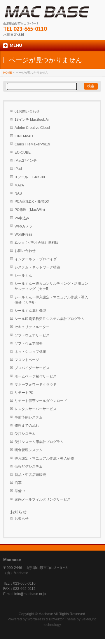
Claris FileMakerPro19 (32, 144)
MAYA (19, 185)
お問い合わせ (25, 251)
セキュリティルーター (32, 327)
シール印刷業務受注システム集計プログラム (50, 319)
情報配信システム (29, 466)
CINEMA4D (24, 136)
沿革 (18, 483)
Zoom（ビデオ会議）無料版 (37, 243)
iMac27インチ (26, 161)
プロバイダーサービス (32, 368)
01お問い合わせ (27, 111)
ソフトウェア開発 (29, 343)
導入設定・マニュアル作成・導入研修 (44, 458)
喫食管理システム (29, 450)
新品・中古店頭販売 (30, 475)
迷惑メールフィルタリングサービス (43, 499)
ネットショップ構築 (30, 352)
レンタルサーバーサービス (36, 409)
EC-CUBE (23, 152)
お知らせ (22, 519)
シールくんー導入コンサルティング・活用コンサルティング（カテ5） (51, 286)
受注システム (25, 434)
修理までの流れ (27, 425)
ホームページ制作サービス (36, 376)
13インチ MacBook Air (32, 120)
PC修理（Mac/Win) (30, 210)
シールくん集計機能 (30, 311)
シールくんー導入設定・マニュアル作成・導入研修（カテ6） (51, 300)
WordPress (23, 234)
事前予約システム (29, 417)
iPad (18, 169)
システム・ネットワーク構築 (37, 267)
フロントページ (27, 360)
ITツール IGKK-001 (31, 177)
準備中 (20, 491)
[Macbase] (47, 12)
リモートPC (24, 393)
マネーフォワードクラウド (36, 384)
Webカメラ (23, 226)
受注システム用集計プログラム (39, 442)
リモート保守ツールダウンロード (41, 401)
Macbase (45, 614)
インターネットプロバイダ (36, 259)
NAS (18, 193)
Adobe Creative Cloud (32, 128)
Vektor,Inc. (89, 619)
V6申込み (22, 218)
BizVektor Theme (62, 619)
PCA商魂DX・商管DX (32, 202)
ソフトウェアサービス (32, 335)
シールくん (23, 275)
